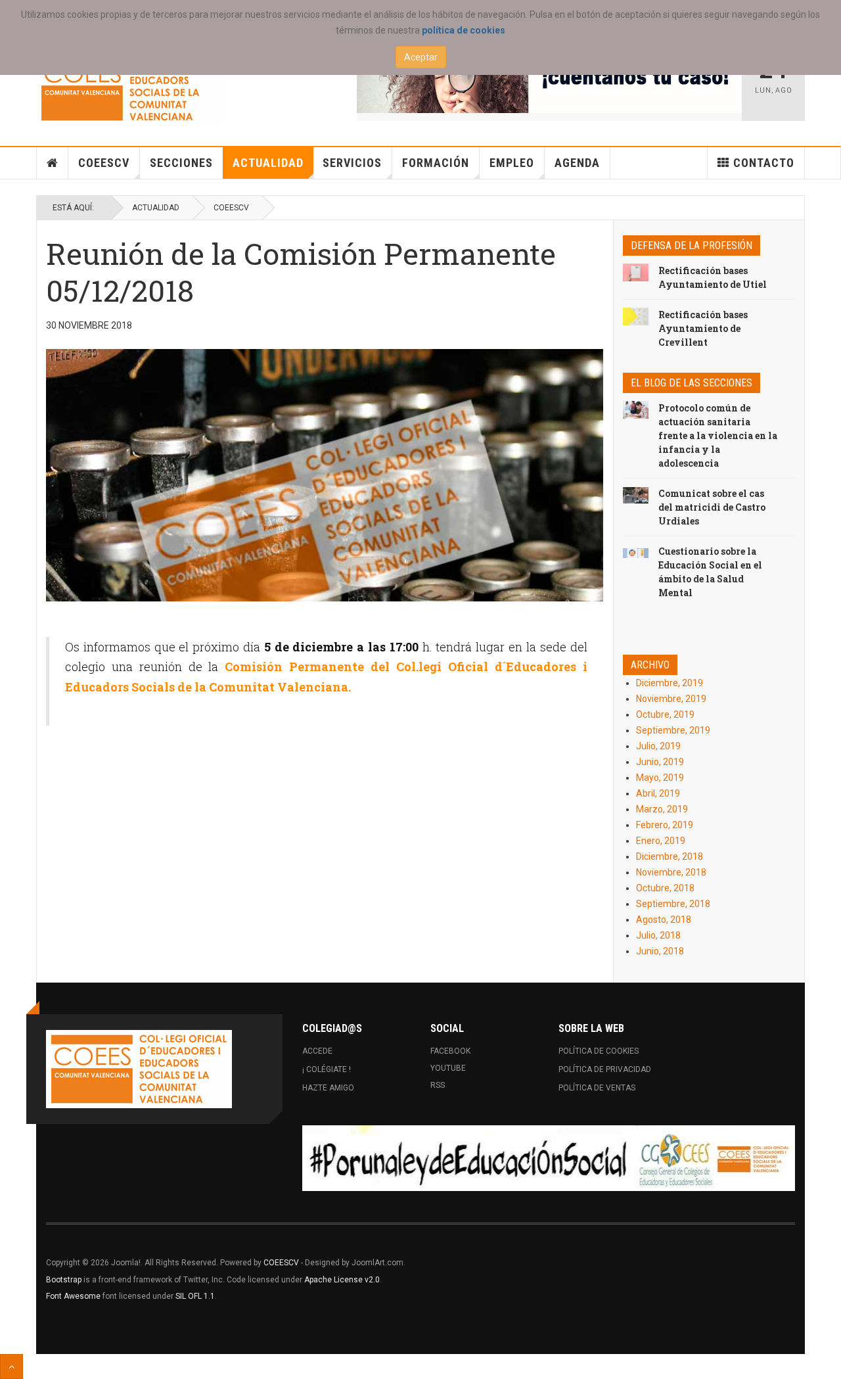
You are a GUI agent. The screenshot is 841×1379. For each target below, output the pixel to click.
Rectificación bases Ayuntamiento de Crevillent (703, 328)
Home (52, 163)
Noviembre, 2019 (671, 698)
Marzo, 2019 (662, 809)
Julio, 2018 (658, 935)
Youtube (448, 1068)
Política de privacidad (604, 1069)
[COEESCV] (129, 86)
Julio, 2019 (658, 746)
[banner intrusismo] (549, 80)
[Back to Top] (11, 1366)
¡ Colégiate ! (326, 1069)
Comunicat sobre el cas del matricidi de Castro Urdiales (711, 507)
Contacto (763, 163)
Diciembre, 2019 (669, 683)
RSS (437, 1085)
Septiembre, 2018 (673, 904)
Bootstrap (63, 1279)
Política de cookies (598, 1051)
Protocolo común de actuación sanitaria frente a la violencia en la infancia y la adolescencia (717, 435)
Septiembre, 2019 (673, 730)
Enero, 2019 (660, 840)
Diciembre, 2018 (669, 856)
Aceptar (421, 57)
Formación (435, 163)
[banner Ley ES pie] (548, 1158)
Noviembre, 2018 (671, 872)
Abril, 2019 (658, 793)
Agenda (577, 163)
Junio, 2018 (660, 951)
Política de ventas (596, 1087)
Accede (317, 1051)
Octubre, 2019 (665, 714)
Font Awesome (73, 1296)
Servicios (352, 163)
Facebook (450, 1051)
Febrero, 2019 (664, 825)
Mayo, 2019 (660, 777)
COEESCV (103, 163)
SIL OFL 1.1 (195, 1296)
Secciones (181, 163)
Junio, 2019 (660, 762)
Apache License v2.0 (342, 1279)
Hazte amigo (328, 1087)
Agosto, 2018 (663, 919)
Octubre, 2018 (665, 888)
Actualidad (268, 163)
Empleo (511, 163)
